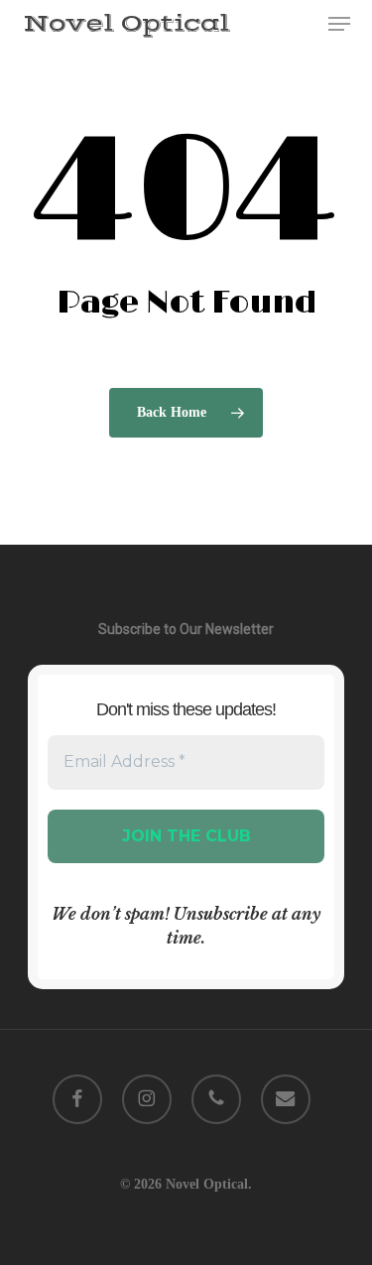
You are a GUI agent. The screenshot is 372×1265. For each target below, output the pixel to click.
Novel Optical (126, 24)
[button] (339, 24)
